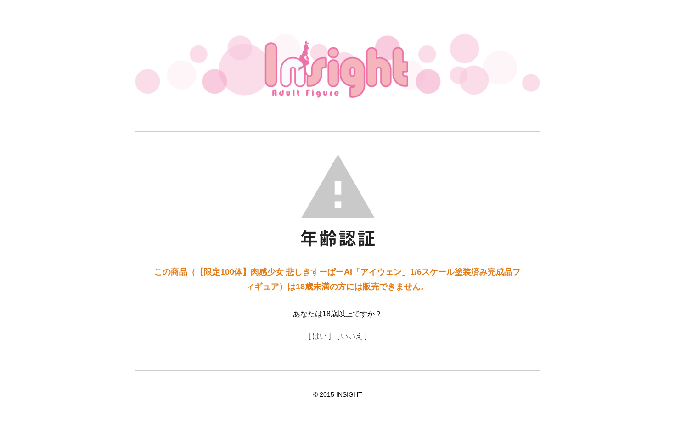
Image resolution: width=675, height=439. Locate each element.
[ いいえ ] (351, 336)
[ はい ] (320, 336)
